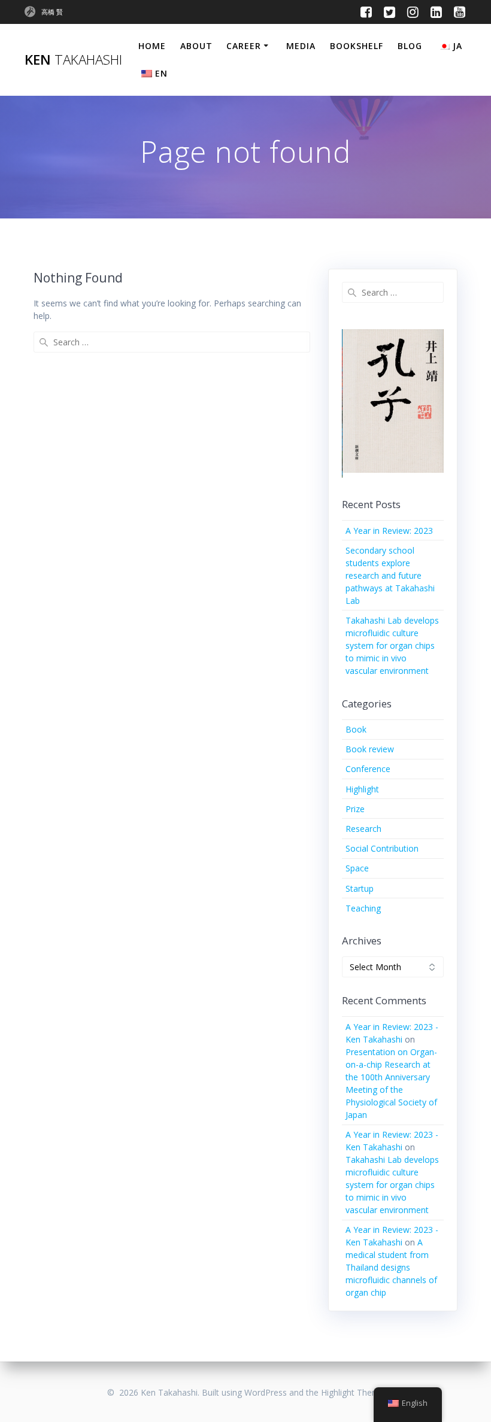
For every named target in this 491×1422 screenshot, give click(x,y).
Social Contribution (382, 848)
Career (243, 45)
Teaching (363, 908)
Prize (355, 809)
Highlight (362, 789)
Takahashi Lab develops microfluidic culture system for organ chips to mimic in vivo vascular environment (392, 645)
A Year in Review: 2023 (389, 530)
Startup (359, 888)
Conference (367, 768)
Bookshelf (356, 45)
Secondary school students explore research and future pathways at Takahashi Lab (390, 575)
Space (357, 868)
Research (363, 828)
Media (301, 45)
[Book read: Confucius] (393, 401)
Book (355, 729)
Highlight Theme (352, 1392)
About (196, 45)
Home (152, 45)
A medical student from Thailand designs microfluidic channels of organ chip (391, 1267)
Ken (73, 59)
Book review (369, 749)
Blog (410, 45)
